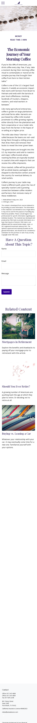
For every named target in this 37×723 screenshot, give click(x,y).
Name (4, 248)
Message (5, 273)
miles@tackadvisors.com (10, 712)
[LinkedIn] (3, 715)
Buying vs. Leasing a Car (16, 433)
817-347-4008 (11, 693)
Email (3, 261)
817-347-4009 (11, 696)
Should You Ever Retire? (16, 386)
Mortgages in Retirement (17, 342)
